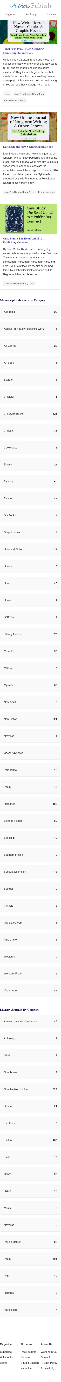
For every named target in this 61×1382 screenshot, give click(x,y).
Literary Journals (46, 192)
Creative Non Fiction (16, 1089)
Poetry (7, 787)
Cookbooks (10, 447)
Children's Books (14, 413)
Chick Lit (9, 396)
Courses (25, 1357)
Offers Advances (13, 753)
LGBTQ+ (9, 617)
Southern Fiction (13, 855)
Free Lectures (28, 1352)
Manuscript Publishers (14, 100)
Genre (7, 1174)
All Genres (10, 345)
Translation (10, 1310)
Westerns (9, 956)
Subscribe (6, 1352)
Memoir (8, 651)
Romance (9, 804)
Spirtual (8, 888)
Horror (7, 94)
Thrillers (8, 905)
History (8, 566)
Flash (7, 1157)
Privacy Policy (49, 1363)
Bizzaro (8, 379)
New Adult (10, 702)
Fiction (8, 498)
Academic (9, 312)
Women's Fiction (13, 973)
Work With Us (49, 1352)
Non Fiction (10, 719)
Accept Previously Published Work (24, 329)
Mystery (8, 685)
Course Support (29, 1363)
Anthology (10, 1038)
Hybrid (8, 1191)
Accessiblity (48, 1368)
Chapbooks (10, 1072)
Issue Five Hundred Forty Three (29, 94)
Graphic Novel (12, 532)
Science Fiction (13, 821)
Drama (8, 1106)
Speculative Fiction (15, 871)
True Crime (10, 939)
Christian (9, 430)
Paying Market (12, 1242)
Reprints (9, 1293)
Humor (8, 600)
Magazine (10, 14)
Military (8, 668)
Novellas (9, 736)
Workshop (31, 14)
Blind (7, 1055)
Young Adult (11, 990)
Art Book (9, 362)
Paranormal (10, 770)
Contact (45, 1357)
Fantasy (8, 481)
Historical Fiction (13, 549)
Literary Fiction (12, 634)
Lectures (51, 14)
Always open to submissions (20, 1021)
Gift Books (10, 515)
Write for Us (7, 1357)
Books (3, 1363)
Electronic (9, 1123)
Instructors (26, 1368)
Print (6, 1276)
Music (7, 1208)
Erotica (8, 464)
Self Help (9, 838)
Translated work (13, 922)
